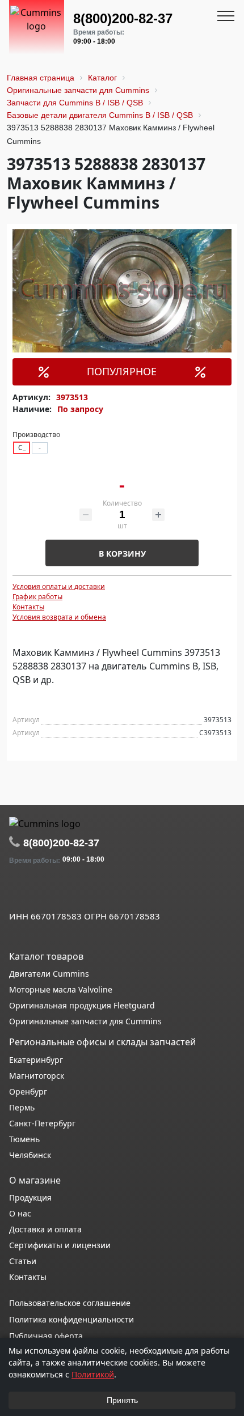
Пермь (22, 1107)
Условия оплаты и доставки (58, 586)
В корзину (122, 553)
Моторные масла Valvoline (60, 989)
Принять (122, 1400)
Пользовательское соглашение (70, 1303)
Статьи (22, 1261)
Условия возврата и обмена (59, 617)
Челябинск (30, 1155)
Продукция (30, 1197)
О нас (20, 1213)
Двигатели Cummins (49, 973)
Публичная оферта (46, 1335)
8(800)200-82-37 (123, 18)
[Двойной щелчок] (18, 891)
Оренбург (28, 1091)
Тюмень (24, 1139)
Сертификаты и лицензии (60, 1245)
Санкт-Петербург (42, 1123)
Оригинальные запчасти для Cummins (85, 1021)
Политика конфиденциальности (71, 1319)
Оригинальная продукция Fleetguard (82, 1005)
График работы (37, 596)
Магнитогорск (36, 1075)
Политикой (92, 1374)
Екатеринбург (36, 1059)
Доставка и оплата (45, 1229)
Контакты (28, 607)
